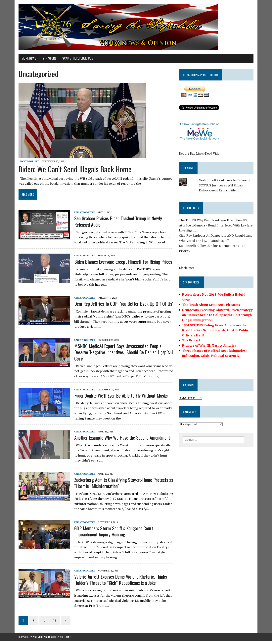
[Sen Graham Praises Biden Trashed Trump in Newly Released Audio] (44, 237)
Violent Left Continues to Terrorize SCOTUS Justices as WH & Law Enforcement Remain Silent (224, 185)
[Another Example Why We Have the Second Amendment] (44, 456)
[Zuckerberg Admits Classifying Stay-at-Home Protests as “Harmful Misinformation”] (44, 498)
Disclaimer (186, 268)
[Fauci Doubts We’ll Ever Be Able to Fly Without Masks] (44, 414)
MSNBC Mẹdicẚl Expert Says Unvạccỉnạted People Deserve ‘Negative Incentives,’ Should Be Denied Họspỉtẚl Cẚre (123, 352)
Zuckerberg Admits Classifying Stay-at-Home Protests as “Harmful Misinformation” (123, 482)
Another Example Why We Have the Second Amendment (122, 437)
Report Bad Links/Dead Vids (199, 153)
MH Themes (65, 637)
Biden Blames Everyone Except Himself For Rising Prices (123, 261)
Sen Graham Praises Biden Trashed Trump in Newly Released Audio (118, 221)
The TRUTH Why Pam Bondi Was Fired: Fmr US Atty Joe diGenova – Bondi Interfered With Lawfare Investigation (215, 225)
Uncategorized (29, 161)
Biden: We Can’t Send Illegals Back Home (75, 168)
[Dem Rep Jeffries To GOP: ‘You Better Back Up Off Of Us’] (44, 322)
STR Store (49, 58)
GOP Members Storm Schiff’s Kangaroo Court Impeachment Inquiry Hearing (113, 531)
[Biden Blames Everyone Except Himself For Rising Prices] (44, 280)
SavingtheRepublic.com (78, 58)
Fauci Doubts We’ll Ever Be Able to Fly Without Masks (121, 395)
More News (29, 58)
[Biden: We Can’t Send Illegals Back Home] (82, 155)
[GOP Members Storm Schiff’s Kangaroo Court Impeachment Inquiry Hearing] (44, 546)
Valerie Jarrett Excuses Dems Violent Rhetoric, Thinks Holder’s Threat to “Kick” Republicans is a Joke (120, 579)
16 (54, 620)
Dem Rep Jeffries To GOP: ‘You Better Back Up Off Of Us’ (123, 303)
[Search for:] (213, 439)
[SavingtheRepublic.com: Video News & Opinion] (136, 27)
